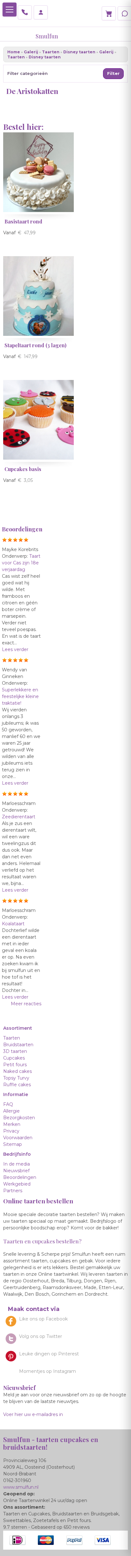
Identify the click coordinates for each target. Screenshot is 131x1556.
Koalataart (13, 924)
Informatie (15, 1094)
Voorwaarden (17, 1137)
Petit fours (15, 1064)
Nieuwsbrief (16, 1171)
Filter (113, 73)
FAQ (8, 1104)
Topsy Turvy (16, 1078)
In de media (16, 1164)
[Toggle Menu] (10, 10)
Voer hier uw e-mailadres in (33, 1414)
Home (13, 52)
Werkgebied (17, 1184)
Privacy (11, 1131)
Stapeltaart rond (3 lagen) (35, 345)
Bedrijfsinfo (17, 1154)
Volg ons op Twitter (40, 1336)
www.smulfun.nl (20, 1487)
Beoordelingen (19, 1177)
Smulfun (47, 36)
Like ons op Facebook (43, 1319)
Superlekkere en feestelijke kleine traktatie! (20, 696)
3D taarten (15, 1051)
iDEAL (17, 1540)
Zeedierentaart (18, 817)
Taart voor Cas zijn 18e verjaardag (21, 562)
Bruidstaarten (18, 1044)
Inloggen (41, 12)
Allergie (11, 1111)
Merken (11, 1124)
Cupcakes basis (22, 469)
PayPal (74, 1540)
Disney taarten (79, 52)
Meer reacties (26, 1004)
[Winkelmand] (109, 13)
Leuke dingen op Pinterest (49, 1354)
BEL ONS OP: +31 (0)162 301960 (25, 12)
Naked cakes (17, 1071)
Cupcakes (14, 1058)
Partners (12, 1191)
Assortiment (17, 1028)
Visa (103, 1540)
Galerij (31, 52)
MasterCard (46, 1540)
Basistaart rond (23, 221)
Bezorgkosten (19, 1117)
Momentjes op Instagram (47, 1371)
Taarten (50, 52)
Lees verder (15, 649)
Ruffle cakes (17, 1084)
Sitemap (12, 1144)
